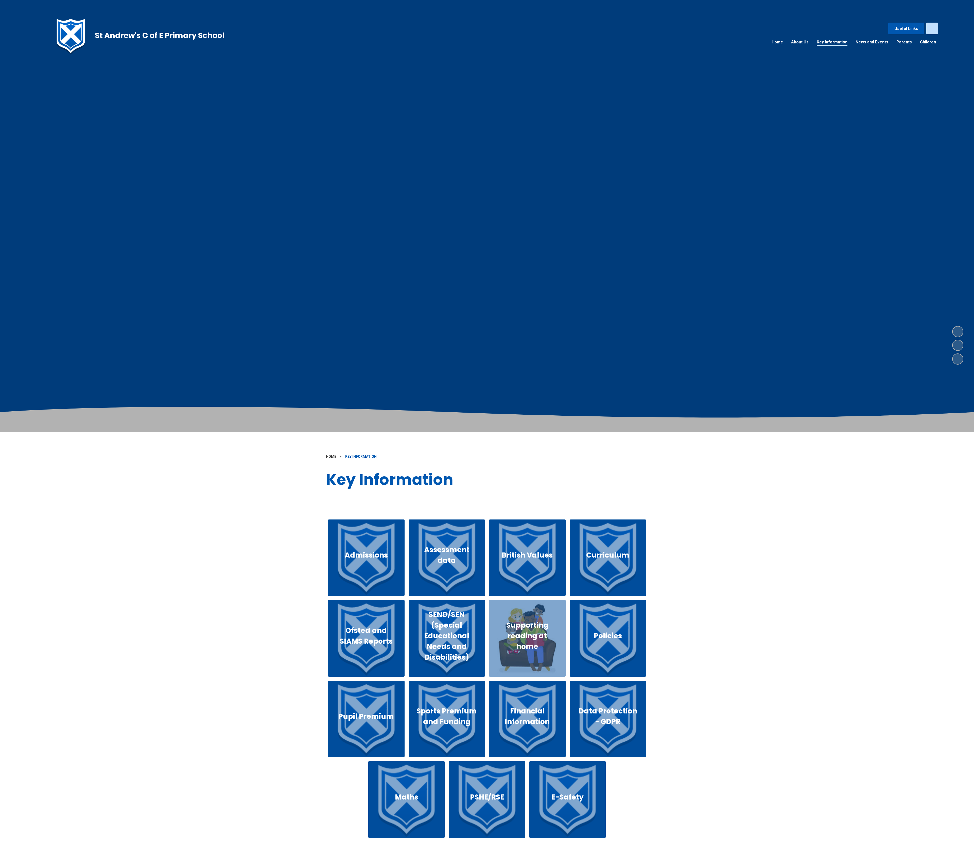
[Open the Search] (932, 28)
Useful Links (906, 28)
